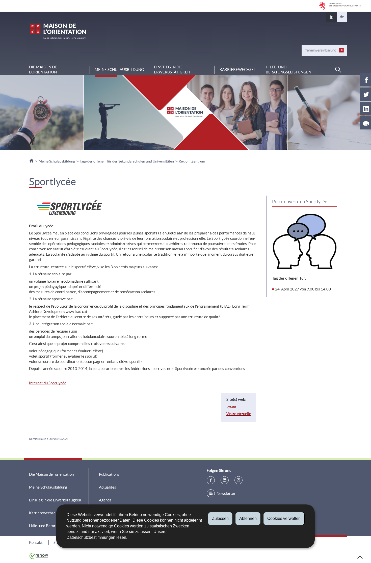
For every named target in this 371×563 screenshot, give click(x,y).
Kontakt (36, 542)
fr (331, 17)
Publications (109, 474)
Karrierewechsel (238, 69)
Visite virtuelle (238, 414)
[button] (338, 69)
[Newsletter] (211, 493)
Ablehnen (248, 518)
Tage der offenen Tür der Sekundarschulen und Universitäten (127, 161)
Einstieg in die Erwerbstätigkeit (172, 69)
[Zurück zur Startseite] (32, 161)
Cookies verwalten (284, 518)
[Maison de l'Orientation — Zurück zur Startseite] (58, 31)
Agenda (105, 500)
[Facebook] (211, 480)
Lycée (231, 406)
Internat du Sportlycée (47, 383)
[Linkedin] (225, 480)
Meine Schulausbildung (119, 69)
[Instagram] (238, 480)
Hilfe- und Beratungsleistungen (288, 69)
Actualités (107, 487)
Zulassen (220, 518)
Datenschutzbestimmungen (90, 537)
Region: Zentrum (192, 161)
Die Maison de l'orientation (43, 69)
